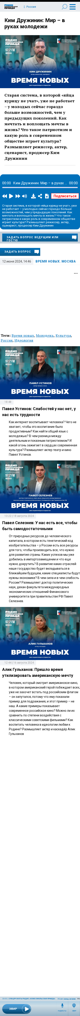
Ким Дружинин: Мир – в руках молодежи (34, 23)
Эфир (74, 1011)
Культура (63, 335)
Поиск (64, 7)
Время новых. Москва (56, 261)
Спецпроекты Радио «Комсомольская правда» (32, 999)
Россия (7, 340)
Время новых (23, 335)
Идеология (23, 340)
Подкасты (62, 1011)
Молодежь (45, 335)
